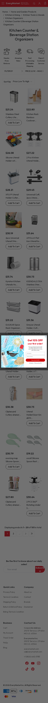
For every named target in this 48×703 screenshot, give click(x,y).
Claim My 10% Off (35, 360)
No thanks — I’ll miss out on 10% (35, 363)
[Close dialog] (45, 336)
